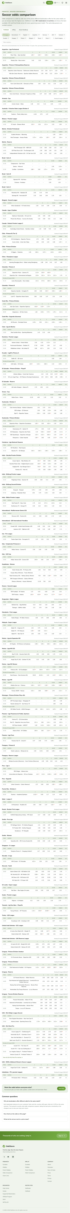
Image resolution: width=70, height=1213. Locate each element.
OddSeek (27, 1192)
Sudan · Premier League (9, 895)
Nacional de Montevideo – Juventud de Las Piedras (23, 1002)
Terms (48, 1177)
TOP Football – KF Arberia (18, 591)
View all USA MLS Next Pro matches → (13, 1057)
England (26, 35)
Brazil (48, 38)
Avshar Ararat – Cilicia (17, 104)
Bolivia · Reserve (7, 142)
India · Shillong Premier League (11, 474)
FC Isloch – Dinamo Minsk (18, 124)
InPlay (14, 30)
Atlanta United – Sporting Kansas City (21, 1021)
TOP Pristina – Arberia (17, 594)
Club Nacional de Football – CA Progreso (20, 967)
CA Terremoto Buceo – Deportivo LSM (21, 957)
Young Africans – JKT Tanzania (18, 911)
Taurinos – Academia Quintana (19, 794)
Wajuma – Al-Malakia (17, 900)
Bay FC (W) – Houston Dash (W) (21, 654)
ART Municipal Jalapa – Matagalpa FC (20, 701)
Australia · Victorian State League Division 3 (15, 108)
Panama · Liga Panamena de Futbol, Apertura (15, 714)
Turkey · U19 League (8, 915)
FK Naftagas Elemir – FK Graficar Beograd (22, 825)
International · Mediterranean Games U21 (14, 510)
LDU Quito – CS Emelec (17, 364)
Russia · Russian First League (10, 809)
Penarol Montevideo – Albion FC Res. (23, 1000)
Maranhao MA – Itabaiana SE (19, 192)
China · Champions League (10, 257)
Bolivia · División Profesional (10, 129)
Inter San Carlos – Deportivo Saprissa (20, 306)
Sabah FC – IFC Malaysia (17, 631)
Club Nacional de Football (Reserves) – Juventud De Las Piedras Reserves (24, 981)
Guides (4, 1192)
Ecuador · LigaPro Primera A (10, 353)
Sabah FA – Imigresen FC (17, 628)
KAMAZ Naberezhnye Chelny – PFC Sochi (22, 815)
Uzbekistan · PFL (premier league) (12, 1072)
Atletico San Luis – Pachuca (18, 685)
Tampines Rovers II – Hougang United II (21, 851)
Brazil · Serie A (6, 158)
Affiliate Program (7, 1198)
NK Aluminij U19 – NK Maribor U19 (20, 874)
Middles (5, 1169)
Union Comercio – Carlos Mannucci (20, 784)
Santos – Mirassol (18, 166)
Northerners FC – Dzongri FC (18, 506)
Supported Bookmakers (9, 1195)
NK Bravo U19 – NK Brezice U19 (20, 877)
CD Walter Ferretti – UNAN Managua (20, 709)
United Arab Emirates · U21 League (12, 925)
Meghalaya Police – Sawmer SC (20, 480)
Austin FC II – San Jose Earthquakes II (21, 1048)
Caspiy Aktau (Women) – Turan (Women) (22, 573)
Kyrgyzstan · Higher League (10, 599)
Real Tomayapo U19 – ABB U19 (22, 147)
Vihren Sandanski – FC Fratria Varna (20, 205)
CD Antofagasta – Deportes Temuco (20, 239)
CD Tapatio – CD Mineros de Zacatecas (20, 644)
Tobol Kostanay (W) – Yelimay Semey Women (21, 575)
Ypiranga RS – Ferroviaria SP (19, 195)
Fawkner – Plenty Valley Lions (19, 114)
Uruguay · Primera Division (10, 962)
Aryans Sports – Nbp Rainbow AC (21, 461)
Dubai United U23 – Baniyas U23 (20, 934)
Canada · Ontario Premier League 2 (12, 223)
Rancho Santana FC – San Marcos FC (20, 704)
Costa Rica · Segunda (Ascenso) (11, 316)
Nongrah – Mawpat (18, 490)
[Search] (43, 2)
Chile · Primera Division (9, 246)
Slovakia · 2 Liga (7, 856)
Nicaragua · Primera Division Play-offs (13, 695)
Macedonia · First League (9, 612)
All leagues (6, 35)
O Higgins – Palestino (17, 252)
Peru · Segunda (6, 779)
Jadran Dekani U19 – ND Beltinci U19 (20, 871)
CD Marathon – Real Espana (18, 448)
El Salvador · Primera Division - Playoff (14, 368)
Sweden (6, 38)
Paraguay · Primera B (8, 745)
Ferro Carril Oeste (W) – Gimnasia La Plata (22, 83)
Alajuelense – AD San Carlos (20, 312)
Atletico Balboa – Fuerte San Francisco (23, 374)
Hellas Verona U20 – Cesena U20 (20, 559)
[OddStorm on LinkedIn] (13, 1158)
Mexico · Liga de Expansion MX (11, 638)
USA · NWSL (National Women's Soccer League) (16, 1062)
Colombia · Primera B (8, 285)
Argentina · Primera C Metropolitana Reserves (15, 65)
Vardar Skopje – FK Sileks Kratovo (20, 618)
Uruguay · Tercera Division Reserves (12, 994)
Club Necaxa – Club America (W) (19, 675)
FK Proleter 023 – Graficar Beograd (21, 828)
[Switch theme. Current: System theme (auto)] (62, 2)
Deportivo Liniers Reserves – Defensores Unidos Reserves (23, 70)
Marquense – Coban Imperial (20, 437)
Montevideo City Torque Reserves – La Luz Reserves (24, 989)
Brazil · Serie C (6, 187)
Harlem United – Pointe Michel (20, 342)
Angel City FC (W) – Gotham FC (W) (21, 659)
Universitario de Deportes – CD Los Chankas (21, 774)
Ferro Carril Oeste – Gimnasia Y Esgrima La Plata (22, 94)
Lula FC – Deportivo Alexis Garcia (20, 296)
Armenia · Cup (6, 98)
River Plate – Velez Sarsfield (18, 55)
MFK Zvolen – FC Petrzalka (18, 861)
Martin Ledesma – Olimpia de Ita (19, 751)
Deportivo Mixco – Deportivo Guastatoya (20, 423)
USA (54, 35)
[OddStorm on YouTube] (8, 1158)
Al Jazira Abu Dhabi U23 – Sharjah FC (20, 931)
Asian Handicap (23, 30)
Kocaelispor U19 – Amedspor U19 (20, 921)
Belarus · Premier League (9, 119)
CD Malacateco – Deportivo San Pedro (20, 432)
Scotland (62, 35)
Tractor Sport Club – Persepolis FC (20, 539)
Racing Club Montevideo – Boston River (22, 1005)
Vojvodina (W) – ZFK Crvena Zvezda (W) (21, 841)
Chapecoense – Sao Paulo (18, 163)
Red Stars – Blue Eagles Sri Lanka (20, 890)
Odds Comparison (7, 1174)
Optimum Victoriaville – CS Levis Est (21, 216)
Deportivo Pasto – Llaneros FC (20, 272)
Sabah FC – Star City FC (18, 634)
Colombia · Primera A (8, 267)
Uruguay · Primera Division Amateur (13, 951)
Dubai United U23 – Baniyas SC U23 (20, 947)
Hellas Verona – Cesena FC (19, 549)
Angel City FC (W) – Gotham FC (19, 1067)
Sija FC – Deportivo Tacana (21, 413)
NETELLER (5, 1204)
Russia (40, 38)
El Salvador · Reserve (8, 381)
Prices (48, 1174)
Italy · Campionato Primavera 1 (11, 544)
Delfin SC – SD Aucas (17, 358)
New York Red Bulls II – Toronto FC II (21, 1037)
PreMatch (6, 30)
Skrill (4, 1201)
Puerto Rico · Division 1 (9, 789)
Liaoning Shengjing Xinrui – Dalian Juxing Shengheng (23, 262)
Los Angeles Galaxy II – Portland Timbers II (21, 1051)
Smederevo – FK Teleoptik (22, 831)
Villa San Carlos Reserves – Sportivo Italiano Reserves (23, 73)
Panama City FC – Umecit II (19, 741)
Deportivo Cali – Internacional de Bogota (20, 275)
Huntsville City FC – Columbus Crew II (21, 1034)
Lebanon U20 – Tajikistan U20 (21, 529)
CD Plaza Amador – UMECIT (19, 725)
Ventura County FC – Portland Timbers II (21, 1054)
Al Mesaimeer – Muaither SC (19, 805)
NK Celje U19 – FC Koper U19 (20, 880)
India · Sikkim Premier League (11, 497)
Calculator (49, 1169)
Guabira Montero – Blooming (19, 134)
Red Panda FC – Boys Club (19, 503)
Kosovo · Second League (9, 586)
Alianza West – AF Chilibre (20, 730)
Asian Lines (6, 1177)
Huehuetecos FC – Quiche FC (20, 429)
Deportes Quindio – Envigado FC (19, 291)
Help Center (6, 1190)
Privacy (48, 1180)
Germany (46, 35)
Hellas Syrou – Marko (17, 397)
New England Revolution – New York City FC (21, 1018)
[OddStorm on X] (4, 1158)
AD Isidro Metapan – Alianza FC (20, 387)
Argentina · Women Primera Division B (13, 78)
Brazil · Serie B (6, 174)
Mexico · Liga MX (7, 680)
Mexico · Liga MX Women (9, 664)
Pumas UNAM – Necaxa (18, 691)
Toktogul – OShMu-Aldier (19, 607)
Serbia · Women (7, 835)
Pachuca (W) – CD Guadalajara (19, 669)
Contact (49, 1183)
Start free (61, 1088)
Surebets (5, 1166)
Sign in (50, 3)
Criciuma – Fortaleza (20, 182)
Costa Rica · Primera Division (10, 301)
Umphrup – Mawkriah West (18, 493)
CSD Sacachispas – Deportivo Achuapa (20, 435)
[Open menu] (66, 2)
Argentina (36, 35)
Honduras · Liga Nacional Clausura (12, 442)
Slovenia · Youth (7, 866)
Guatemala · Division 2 (9, 402)
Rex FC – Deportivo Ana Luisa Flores (20, 722)
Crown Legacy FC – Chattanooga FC (21, 1031)
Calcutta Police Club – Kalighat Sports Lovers (21, 464)
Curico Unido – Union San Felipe (20, 242)
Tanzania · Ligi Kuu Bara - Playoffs (12, 905)
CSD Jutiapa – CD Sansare (21, 410)
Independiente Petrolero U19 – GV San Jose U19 (23, 153)
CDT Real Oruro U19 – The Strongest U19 (23, 150)
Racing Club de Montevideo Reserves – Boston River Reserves (24, 985)
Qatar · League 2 (7, 799)
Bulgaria (32, 38)
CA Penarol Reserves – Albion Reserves (23, 977)
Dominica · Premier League (10, 337)
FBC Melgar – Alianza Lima (21, 771)
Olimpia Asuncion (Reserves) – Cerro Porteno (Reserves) (24, 761)
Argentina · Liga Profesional (10, 49)
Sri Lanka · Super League (9, 885)
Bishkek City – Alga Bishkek (19, 605)
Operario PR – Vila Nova (19, 179)
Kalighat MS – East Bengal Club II (21, 467)
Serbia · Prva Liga (7, 819)
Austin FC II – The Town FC (21, 1046)
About (48, 1166)
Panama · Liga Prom (8, 735)
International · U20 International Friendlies (15, 521)
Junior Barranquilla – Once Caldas (20, 281)
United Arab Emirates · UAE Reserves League (15, 938)
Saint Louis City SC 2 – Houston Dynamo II (21, 1040)
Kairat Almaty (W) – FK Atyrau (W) (21, 570)
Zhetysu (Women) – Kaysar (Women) (22, 581)
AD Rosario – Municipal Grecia (19, 322)
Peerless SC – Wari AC (21, 469)
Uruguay (15, 38)
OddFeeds (27, 1190)
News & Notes (50, 1171)
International (16, 35)
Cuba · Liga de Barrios (8, 327)
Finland (23, 38)
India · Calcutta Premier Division (11, 455)
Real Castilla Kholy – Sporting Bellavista (21, 332)
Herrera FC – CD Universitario (20, 719)
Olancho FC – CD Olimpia (18, 451)
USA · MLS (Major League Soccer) (12, 1013)
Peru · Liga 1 (6, 766)
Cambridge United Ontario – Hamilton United (22, 229)
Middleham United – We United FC (20, 348)
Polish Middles (7, 1171)
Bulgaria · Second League (9, 200)
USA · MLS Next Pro (8, 1026)
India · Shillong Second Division (11, 484)
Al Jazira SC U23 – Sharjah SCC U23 (20, 944)
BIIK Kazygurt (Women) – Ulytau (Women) (21, 578)
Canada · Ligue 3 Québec (9, 210)
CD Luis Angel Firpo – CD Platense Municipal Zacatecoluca (23, 377)
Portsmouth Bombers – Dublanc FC (19, 345)
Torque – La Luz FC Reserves (23, 1008)
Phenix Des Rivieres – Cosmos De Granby (22, 219)
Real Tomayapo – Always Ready (19, 137)
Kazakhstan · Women (8, 564)
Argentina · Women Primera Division (13, 88)
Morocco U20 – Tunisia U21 (19, 516)
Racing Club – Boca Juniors (18, 60)
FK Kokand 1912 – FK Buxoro (19, 1078)
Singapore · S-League (8, 845)
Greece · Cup (6, 392)
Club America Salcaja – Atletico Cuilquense (21, 407)
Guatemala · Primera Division (10, 418)
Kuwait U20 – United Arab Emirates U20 (21, 526)
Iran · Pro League (7, 534)
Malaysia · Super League (9, 622)
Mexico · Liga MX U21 (8, 648)
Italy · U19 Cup (6, 554)
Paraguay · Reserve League (10, 755)
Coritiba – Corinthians (18, 169)
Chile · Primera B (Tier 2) (9, 233)
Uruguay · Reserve (7, 972)
